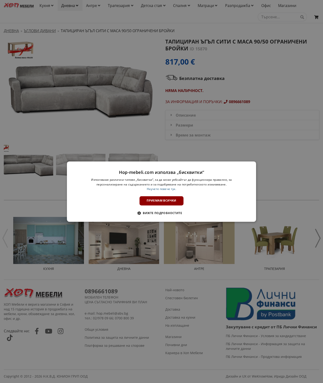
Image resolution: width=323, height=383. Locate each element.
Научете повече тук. (161, 189)
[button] (161, 213)
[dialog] (161, 191)
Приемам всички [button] (161, 201)
